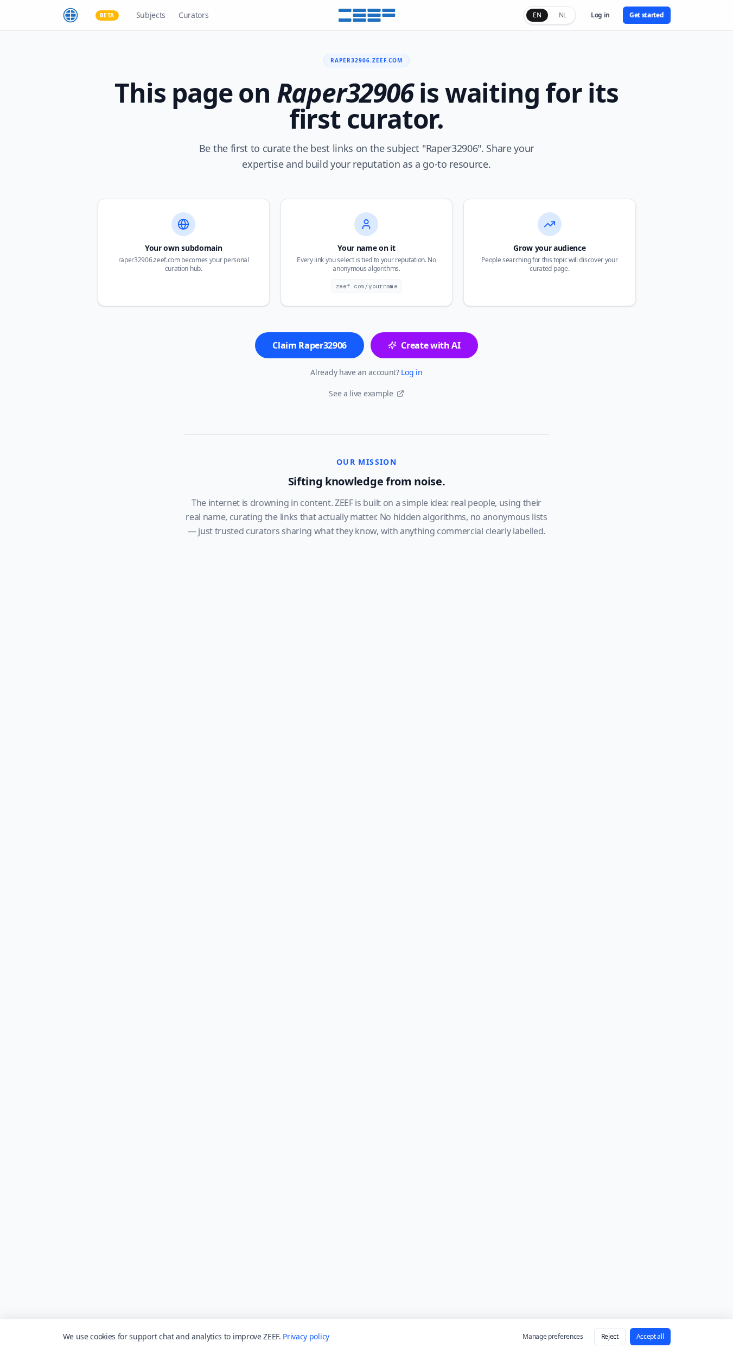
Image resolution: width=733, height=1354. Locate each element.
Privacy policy (306, 1336)
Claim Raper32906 (309, 345)
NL (562, 15)
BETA (107, 15)
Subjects (150, 15)
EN (537, 15)
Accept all (650, 1336)
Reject (610, 1336)
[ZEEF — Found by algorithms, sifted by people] (366, 15)
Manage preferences (552, 1336)
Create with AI (431, 345)
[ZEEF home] (70, 15)
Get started (646, 15)
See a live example (361, 393)
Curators (193, 15)
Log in (600, 15)
